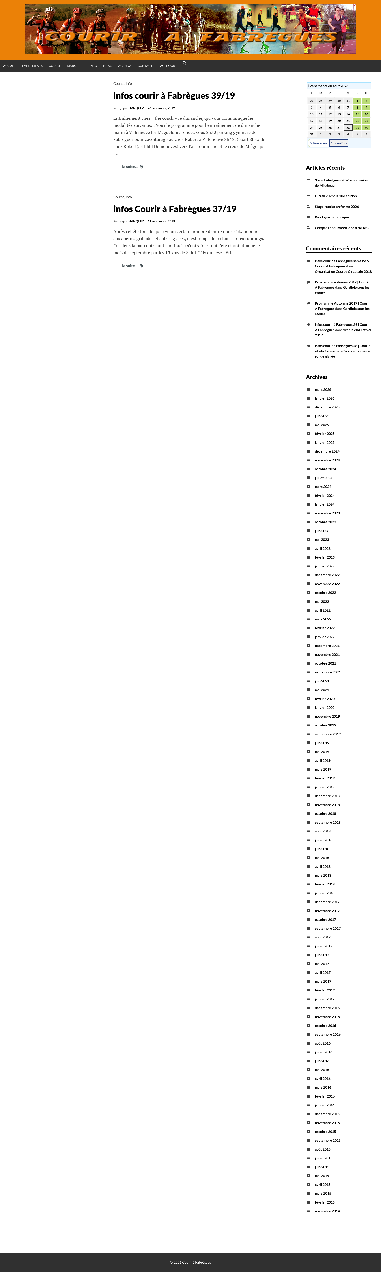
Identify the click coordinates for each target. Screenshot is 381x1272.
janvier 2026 (324, 398)
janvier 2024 (324, 504)
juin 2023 (322, 531)
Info (129, 83)
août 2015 (323, 1149)
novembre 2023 (327, 513)
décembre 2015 (327, 1114)
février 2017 (325, 990)
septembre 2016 (328, 1034)
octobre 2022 (325, 592)
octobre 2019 (325, 725)
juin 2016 (322, 1061)
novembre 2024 (327, 460)
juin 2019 (322, 743)
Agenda (124, 66)
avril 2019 (323, 760)
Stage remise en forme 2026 (337, 206)
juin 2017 (322, 955)
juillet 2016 (323, 1052)
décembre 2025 (327, 407)
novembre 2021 (327, 654)
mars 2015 (323, 1193)
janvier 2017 (324, 999)
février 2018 (325, 884)
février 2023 (325, 557)
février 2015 (325, 1202)
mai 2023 (322, 539)
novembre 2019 (327, 716)
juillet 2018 (323, 840)
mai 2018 (322, 857)
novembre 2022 (327, 584)
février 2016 (325, 1096)
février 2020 (325, 698)
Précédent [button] (320, 143)
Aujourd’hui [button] (339, 143)
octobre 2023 (325, 522)
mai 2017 (322, 963)
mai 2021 (322, 690)
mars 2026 (323, 389)
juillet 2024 (323, 478)
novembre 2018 (327, 804)
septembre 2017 (328, 928)
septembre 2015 (328, 1140)
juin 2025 (322, 416)
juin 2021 (322, 681)
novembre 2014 (327, 1211)
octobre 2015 (325, 1131)
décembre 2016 (327, 1008)
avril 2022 (323, 610)
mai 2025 (322, 425)
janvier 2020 (324, 707)
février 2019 (325, 778)
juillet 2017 (323, 946)
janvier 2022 (324, 637)
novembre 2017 (327, 910)
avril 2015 (323, 1184)
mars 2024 (323, 486)
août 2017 (323, 937)
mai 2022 (322, 601)
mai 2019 (322, 751)
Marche (73, 66)
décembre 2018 (327, 796)
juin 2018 (322, 849)
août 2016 (323, 1043)
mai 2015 (322, 1175)
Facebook (167, 66)
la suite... (133, 166)
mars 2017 (323, 981)
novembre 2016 (327, 1016)
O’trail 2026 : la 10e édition (336, 196)
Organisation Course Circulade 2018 (343, 271)
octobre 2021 (325, 663)
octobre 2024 (325, 469)
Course (55, 66)
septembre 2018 (328, 822)
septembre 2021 (328, 672)
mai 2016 (322, 1069)
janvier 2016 (324, 1105)
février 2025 (325, 433)
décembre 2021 (327, 645)
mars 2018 (323, 875)
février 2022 (325, 628)
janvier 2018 (324, 893)
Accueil (9, 66)
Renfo (92, 66)
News (107, 66)
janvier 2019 (324, 787)
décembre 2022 (327, 575)
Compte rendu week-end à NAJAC (342, 228)
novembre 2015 (327, 1122)
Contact (145, 66)
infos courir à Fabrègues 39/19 (174, 95)
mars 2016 (323, 1087)
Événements (32, 66)
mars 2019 (323, 769)
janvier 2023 (324, 566)
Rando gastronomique (332, 217)
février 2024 (325, 495)
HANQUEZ (136, 108)
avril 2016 (323, 1078)
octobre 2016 (325, 1025)
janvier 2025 (324, 442)
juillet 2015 (323, 1158)
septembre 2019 (328, 734)
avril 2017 (323, 972)
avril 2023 (323, 548)
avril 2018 (323, 866)
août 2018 (323, 831)
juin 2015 (322, 1167)
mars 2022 (323, 619)
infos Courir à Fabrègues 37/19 (174, 208)
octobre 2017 (325, 919)
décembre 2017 (327, 902)
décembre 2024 (327, 451)
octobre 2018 (325, 813)
